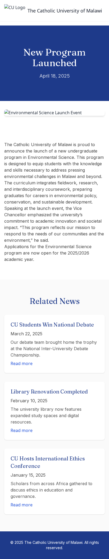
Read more (22, 363)
